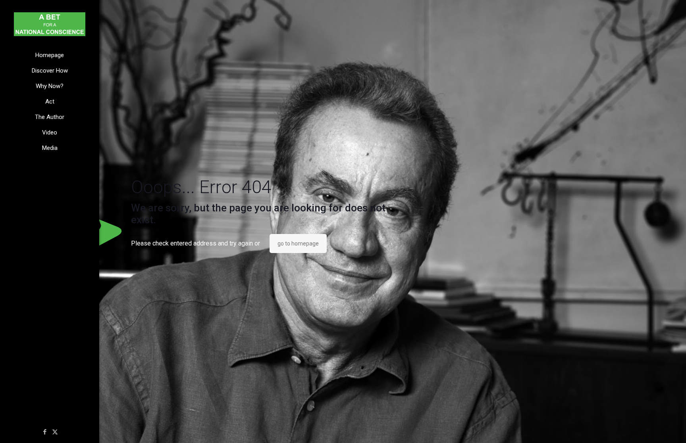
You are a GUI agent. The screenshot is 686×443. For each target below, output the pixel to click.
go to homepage (298, 243)
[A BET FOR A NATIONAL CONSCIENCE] (49, 24)
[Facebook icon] (45, 431)
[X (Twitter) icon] (55, 431)
